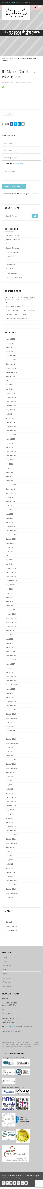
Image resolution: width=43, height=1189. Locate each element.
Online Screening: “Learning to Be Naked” (21, 310)
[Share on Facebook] (11, 124)
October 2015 (11, 714)
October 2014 (11, 739)
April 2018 (9, 643)
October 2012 (11, 806)
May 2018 (9, 639)
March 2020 (10, 564)
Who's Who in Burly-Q (14, 277)
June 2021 (9, 510)
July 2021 (9, 506)
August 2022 (10, 460)
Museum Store (8, 986)
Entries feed (10, 922)
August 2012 (10, 810)
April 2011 (9, 864)
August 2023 (10, 439)
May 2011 (9, 860)
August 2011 (10, 847)
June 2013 (9, 781)
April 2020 (9, 560)
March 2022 (10, 481)
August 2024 (10, 410)
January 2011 (11, 876)
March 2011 (10, 868)
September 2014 (12, 743)
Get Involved (7, 965)
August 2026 (10, 339)
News (5, 969)
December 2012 (11, 797)
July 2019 (9, 589)
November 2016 (11, 681)
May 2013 (9, 785)
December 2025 (11, 364)
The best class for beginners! (16, 318)
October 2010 (11, 889)
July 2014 (9, 747)
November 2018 (11, 622)
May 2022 (9, 472)
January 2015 (11, 735)
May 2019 (9, 597)
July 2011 (9, 851)
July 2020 (9, 547)
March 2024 (10, 418)
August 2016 (10, 689)
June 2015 (9, 722)
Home (5, 957)
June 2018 (9, 635)
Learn (8, 260)
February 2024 (11, 422)
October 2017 (11, 660)
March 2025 (10, 389)
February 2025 (11, 393)
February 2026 (11, 356)
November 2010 (11, 885)
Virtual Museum (11, 273)
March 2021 (10, 522)
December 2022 (11, 451)
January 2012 (11, 826)
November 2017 (11, 656)
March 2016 (10, 697)
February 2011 (11, 872)
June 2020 (9, 551)
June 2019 (9, 593)
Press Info (6, 982)
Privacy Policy (18, 164)
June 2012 (9, 814)
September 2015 (12, 718)
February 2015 (11, 731)
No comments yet (24, 82)
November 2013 (11, 760)
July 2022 (9, 464)
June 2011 (9, 856)
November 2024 (11, 401)
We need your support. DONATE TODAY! (16, 2)
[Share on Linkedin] (19, 124)
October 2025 (11, 368)
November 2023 (11, 431)
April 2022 (9, 476)
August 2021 (10, 501)
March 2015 (10, 726)
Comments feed (11, 926)
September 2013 (12, 768)
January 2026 (11, 360)
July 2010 (9, 897)
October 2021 (11, 497)
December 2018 (11, 618)
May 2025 (9, 381)
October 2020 (11, 539)
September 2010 (12, 893)
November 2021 (11, 493)
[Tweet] (15, 124)
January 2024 (11, 426)
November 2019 (11, 576)
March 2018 (10, 647)
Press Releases (11, 269)
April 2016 (9, 693)
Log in (8, 918)
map (3, 1009)
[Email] (23, 124)
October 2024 (11, 406)
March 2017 (10, 672)
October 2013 (11, 764)
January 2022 (11, 485)
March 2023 (10, 447)
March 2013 (10, 793)
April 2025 (9, 385)
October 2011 (11, 839)
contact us (11, 1027)
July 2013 (9, 776)
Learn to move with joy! (14, 306)
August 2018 (10, 631)
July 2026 (9, 343)
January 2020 (11, 568)
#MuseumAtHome (12, 235)
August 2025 (10, 376)
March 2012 (10, 822)
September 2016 (12, 685)
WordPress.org (11, 930)
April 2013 (9, 789)
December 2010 (11, 881)
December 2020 (11, 531)
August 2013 (10, 772)
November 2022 (11, 456)
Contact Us (7, 978)
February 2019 (11, 610)
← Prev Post (7, 114)
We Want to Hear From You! (16, 314)
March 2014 (10, 756)
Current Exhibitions (12, 248)
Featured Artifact (12, 252)
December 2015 (11, 706)
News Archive (10, 265)
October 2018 (11, 626)
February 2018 (11, 651)
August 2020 (10, 543)
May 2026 (9, 347)
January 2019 (11, 614)
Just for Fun (10, 256)
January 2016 (11, 701)
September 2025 (12, 372)
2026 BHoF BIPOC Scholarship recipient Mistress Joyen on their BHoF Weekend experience (20, 300)
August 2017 (10, 664)
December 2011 (11, 831)
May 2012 (9, 818)
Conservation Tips (12, 244)
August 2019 (10, 585)
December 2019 (11, 572)
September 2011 (12, 843)
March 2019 (10, 606)
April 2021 (9, 518)
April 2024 (9, 414)
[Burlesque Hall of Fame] (16, 13)
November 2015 (11, 710)
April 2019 (9, 601)
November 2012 (11, 801)
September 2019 (12, 581)
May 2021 (9, 514)
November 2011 (11, 835)
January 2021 (11, 526)
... (0, 1188)
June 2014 (9, 751)
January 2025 (11, 397)
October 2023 (11, 435)
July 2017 (9, 668)
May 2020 (9, 556)
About (5, 974)
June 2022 (9, 468)
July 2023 (9, 443)
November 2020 (11, 535)
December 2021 (11, 489)
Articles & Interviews (13, 240)
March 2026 (10, 351)
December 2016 (11, 676)
